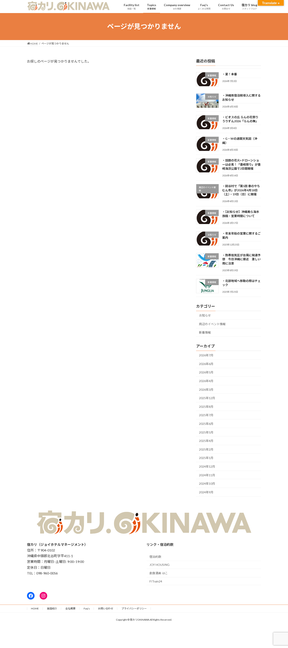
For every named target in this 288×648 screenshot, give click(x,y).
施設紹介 (52, 608)
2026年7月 (206, 355)
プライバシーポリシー (134, 608)
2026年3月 (206, 389)
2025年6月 (206, 423)
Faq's (87, 608)
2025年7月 (206, 415)
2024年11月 (207, 475)
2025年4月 (206, 441)
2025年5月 (206, 432)
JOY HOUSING (159, 564)
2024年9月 (206, 492)
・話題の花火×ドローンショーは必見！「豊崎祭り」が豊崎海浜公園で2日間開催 (241, 164)
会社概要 (70, 608)
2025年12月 (207, 398)
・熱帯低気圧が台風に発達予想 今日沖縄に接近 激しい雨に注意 (241, 259)
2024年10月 (207, 483)
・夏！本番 (229, 74)
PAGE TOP (277, 625)
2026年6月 (206, 363)
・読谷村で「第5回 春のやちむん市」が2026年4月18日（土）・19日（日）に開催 (241, 190)
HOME (35, 608)
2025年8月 (206, 406)
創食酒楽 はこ (158, 573)
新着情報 (205, 332)
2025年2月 (206, 449)
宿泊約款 (155, 556)
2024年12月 (207, 466)
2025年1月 (206, 458)
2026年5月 (206, 372)
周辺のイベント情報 (212, 324)
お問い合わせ (105, 608)
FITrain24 (155, 581)
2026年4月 (206, 381)
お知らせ (205, 315)
